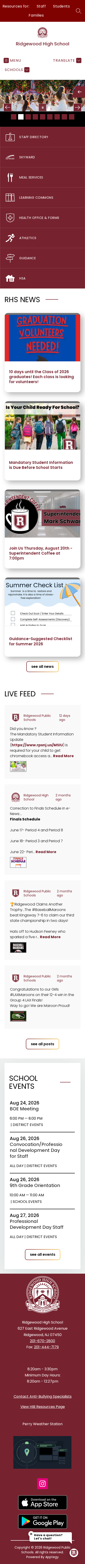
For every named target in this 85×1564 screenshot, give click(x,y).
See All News (42, 666)
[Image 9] (71, 117)
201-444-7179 (46, 1347)
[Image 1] (13, 117)
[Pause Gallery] (42, 107)
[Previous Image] (8, 107)
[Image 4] (35, 117)
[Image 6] (50, 117)
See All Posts (42, 1044)
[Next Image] (77, 107)
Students (61, 6)
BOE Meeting (26, 1109)
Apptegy (52, 1557)
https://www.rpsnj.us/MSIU (37, 745)
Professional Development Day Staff (37, 1224)
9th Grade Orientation (36, 1185)
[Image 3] (28, 117)
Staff (41, 6)
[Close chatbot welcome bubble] (31, 1534)
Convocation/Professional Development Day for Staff (36, 1150)
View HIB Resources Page (42, 1406)
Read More (63, 756)
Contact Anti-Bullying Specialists (43, 1396)
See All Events (42, 1254)
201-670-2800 (42, 1341)
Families (36, 15)
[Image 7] (57, 117)
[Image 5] (42, 117)
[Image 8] (64, 117)
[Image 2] (21, 117)
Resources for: (15, 6)
